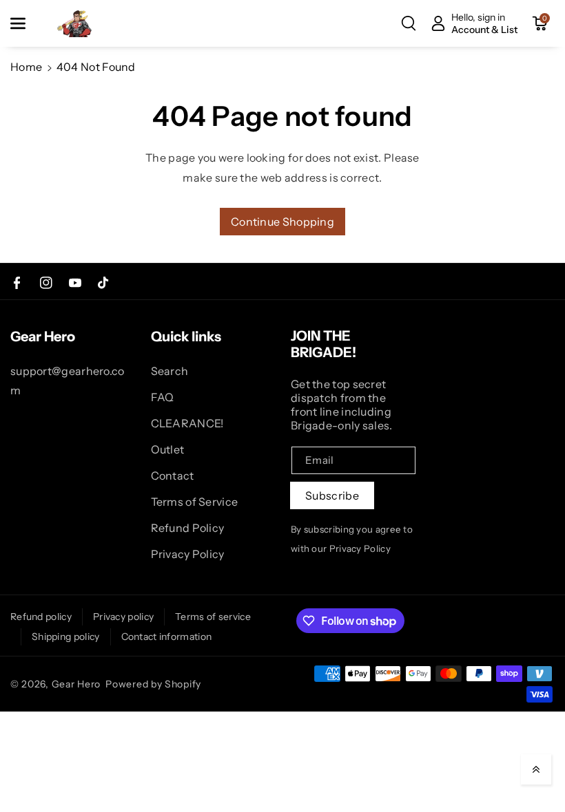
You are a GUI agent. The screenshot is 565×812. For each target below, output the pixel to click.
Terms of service (213, 616)
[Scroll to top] (536, 769)
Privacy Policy (188, 554)
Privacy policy (123, 616)
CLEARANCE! (187, 423)
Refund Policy (188, 528)
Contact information (166, 636)
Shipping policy (66, 636)
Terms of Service (194, 502)
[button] (25, 23)
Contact (172, 475)
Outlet (168, 449)
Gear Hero (76, 684)
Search (170, 371)
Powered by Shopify (153, 684)
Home (26, 67)
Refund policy (41, 616)
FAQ (162, 397)
